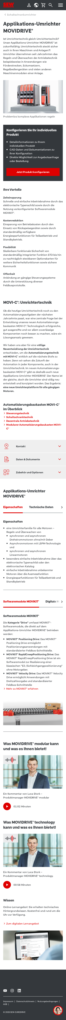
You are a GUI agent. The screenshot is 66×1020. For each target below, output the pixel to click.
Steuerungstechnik (17, 413)
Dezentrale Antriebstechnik (22, 421)
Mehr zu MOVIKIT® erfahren (22, 689)
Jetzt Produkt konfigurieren (33, 172)
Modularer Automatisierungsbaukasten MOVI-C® (34, 426)
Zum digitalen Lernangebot (22, 923)
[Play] (7, 806)
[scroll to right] (62, 507)
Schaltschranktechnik (19, 417)
